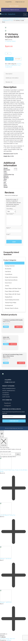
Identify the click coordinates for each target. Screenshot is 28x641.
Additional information (12, 78)
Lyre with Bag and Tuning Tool (7, 515)
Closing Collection (10, 266)
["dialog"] (14, 538)
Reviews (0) (9, 82)
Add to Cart (19, 326)
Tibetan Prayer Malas (10, 302)
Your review (10, 214)
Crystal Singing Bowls (8, 390)
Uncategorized (9, 305)
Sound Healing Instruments (12, 299)
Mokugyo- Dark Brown (5, 558)
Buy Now (17, 58)
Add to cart (10, 58)
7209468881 (8, 379)
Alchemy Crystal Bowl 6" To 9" (12, 65)
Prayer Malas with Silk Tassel (12, 294)
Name (8, 228)
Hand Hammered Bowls (11, 280)
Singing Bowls (8, 297)
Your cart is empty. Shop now (7, 638)
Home (3, 19)
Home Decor (8, 282)
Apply (18, 454)
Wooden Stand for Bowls (11, 308)
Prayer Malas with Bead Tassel (13, 288)
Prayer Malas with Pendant (12, 291)
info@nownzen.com (10, 382)
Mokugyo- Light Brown (6, 602)
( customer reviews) (10, 41)
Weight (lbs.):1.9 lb (9, 156)
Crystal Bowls (10, 19)
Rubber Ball (6, 337)
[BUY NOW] (17, 57)
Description (9, 73)
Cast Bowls (8, 271)
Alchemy (17, 19)
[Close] (25, 10)
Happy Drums (6, 396)
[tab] (14, 74)
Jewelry (7, 285)
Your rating (9, 208)
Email (8, 234)
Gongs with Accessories (11, 277)
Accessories (8, 268)
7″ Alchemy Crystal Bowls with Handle (13, 320)
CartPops (8, 640)
